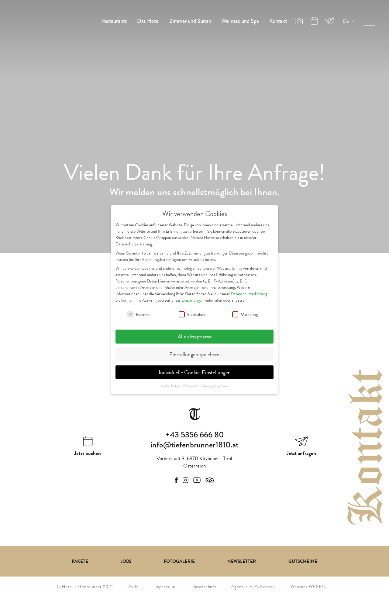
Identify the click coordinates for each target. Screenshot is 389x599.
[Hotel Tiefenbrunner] (45, 19)
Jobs (126, 561)
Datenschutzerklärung (249, 294)
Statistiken (196, 314)
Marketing (249, 314)
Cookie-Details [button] (170, 385)
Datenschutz (203, 586)
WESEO (317, 586)
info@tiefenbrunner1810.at (194, 444)
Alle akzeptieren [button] (194, 336)
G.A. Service (262, 586)
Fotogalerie (179, 561)
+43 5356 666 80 (194, 434)
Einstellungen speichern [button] (194, 354)
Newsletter (241, 561)
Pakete (80, 561)
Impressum (164, 586)
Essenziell (143, 314)
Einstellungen (192, 300)
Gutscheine (302, 561)
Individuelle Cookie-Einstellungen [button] (195, 372)
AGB (133, 586)
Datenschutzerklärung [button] (197, 385)
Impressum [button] (222, 385)
